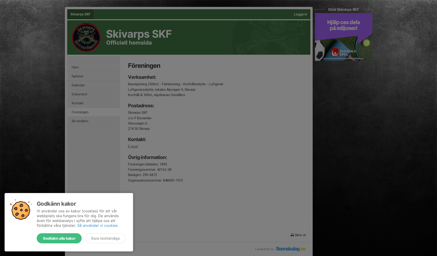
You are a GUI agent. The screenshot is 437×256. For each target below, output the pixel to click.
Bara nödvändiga (105, 238)
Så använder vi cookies (97, 225)
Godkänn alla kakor (59, 238)
